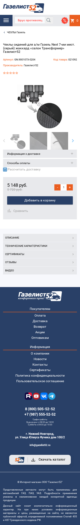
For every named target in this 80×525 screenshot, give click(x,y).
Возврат (40, 327)
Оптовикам (40, 338)
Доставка (40, 321)
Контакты (40, 365)
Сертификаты (40, 370)
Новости (40, 359)
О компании (40, 353)
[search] (49, 20)
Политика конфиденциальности (40, 375)
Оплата (40, 315)
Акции (40, 332)
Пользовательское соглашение (40, 381)
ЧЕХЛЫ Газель (15, 32)
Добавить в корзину (40, 200)
